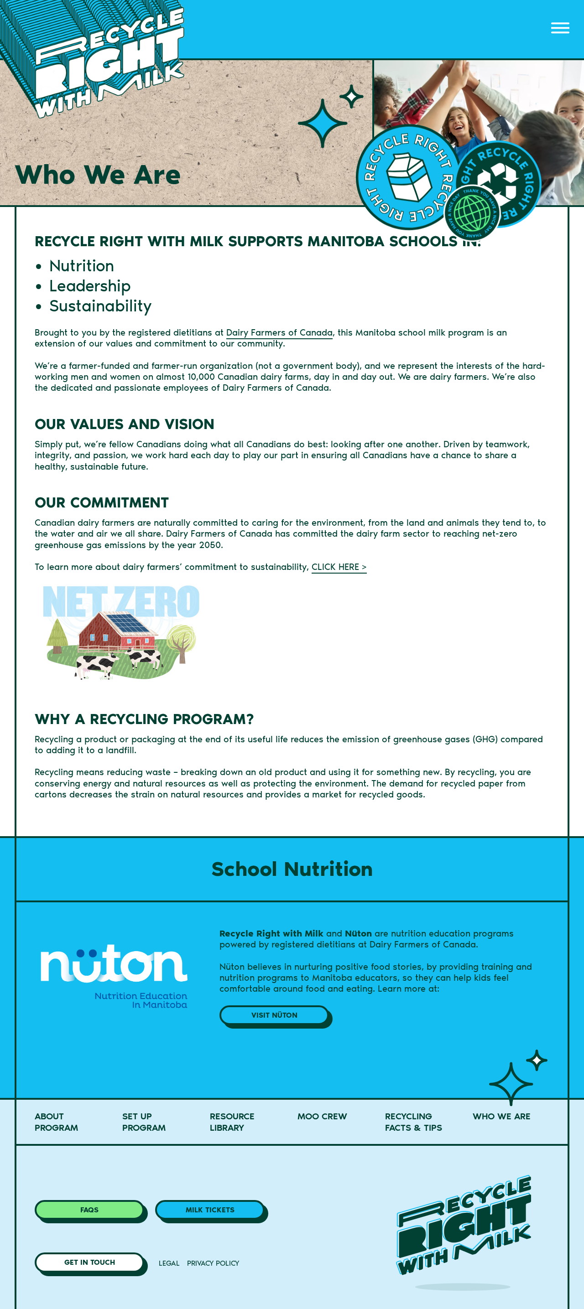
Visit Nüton (274, 1015)
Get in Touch (89, 1262)
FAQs (89, 1210)
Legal (169, 1263)
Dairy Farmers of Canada (279, 332)
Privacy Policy (213, 1263)
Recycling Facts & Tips (413, 1122)
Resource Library (232, 1122)
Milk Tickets (210, 1210)
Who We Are (502, 1116)
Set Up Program (144, 1122)
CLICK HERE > (339, 566)
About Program (56, 1122)
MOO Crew (322, 1116)
